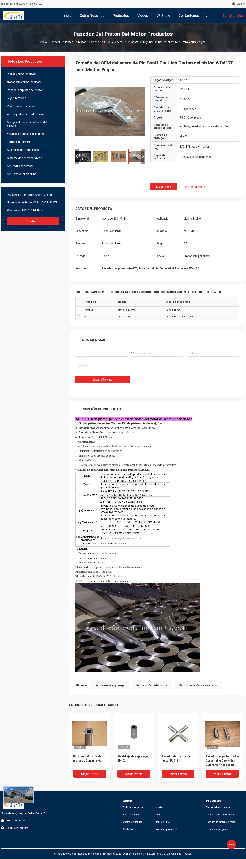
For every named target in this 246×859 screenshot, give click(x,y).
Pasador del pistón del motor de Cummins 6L (87, 758)
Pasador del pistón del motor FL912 (176, 758)
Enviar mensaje (103, 379)
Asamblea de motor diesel (23, 149)
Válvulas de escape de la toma (26, 133)
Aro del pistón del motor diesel (25, 114)
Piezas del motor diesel (21, 73)
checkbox (79, 310)
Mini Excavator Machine (21, 174)
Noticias (159, 807)
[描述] (205, 15)
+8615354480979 (32, 210)
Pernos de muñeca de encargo (198, 685)
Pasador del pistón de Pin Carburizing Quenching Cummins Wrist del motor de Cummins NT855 (222, 761)
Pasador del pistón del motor (68, 42)
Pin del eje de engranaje (110, 685)
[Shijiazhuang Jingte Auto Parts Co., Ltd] (13, 15)
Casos (158, 814)
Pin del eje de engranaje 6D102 (132, 758)
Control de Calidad (132, 822)
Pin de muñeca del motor (151, 685)
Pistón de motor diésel (21, 106)
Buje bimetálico (16, 98)
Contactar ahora (194, 186)
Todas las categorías (217, 829)
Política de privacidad (166, 829)
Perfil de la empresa (133, 807)
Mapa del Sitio (162, 822)
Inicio (43, 42)
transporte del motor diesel (24, 81)
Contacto (33, 221)
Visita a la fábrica (132, 814)
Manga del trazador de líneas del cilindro (27, 124)
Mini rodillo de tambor (20, 166)
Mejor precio (164, 186)
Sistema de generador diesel (24, 157)
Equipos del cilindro (19, 141)
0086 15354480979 (45, 202)
